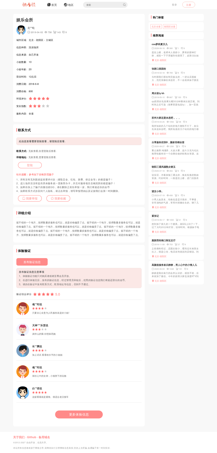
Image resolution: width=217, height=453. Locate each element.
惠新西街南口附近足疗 (164, 240)
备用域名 (44, 437)
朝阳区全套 (170, 26)
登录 (174, 4)
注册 (188, 4)
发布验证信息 (32, 262)
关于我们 (19, 437)
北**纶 (31, 28)
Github (31, 437)
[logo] (33, 5)
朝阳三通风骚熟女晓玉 (164, 166)
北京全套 (156, 26)
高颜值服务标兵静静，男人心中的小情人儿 (174, 265)
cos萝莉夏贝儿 (160, 44)
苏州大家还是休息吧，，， (166, 117)
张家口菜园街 (159, 68)
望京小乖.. (157, 191)
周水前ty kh (158, 93)
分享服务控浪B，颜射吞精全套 (168, 142)
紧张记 (155, 216)
